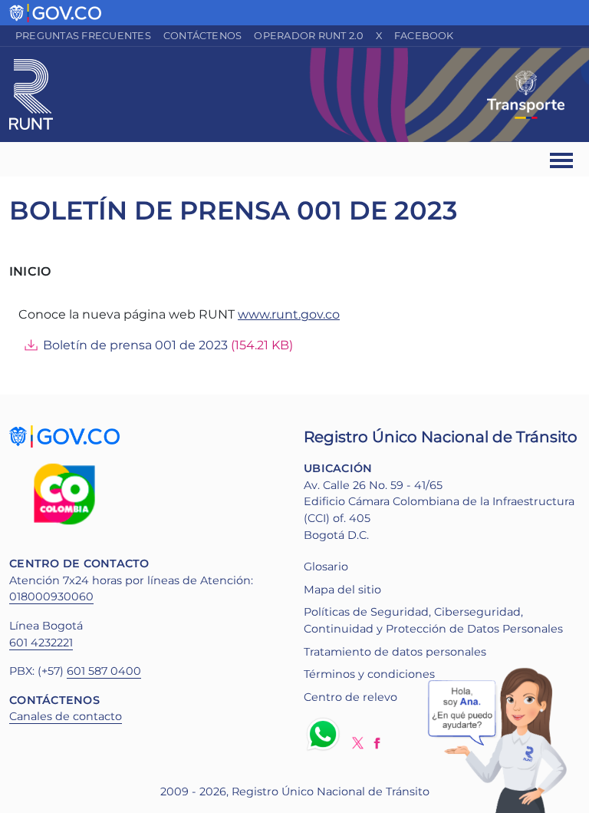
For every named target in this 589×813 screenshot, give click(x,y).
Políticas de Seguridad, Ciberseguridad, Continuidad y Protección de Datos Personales (433, 620)
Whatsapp (326, 734)
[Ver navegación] (562, 159)
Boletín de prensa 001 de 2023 (135, 345)
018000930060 (51, 596)
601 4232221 (41, 642)
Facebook (424, 35)
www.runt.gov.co (289, 314)
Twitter (357, 742)
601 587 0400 (104, 671)
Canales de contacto (65, 716)
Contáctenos (202, 35)
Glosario (326, 566)
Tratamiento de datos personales (395, 652)
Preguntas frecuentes (83, 35)
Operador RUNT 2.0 (308, 35)
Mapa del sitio (342, 590)
